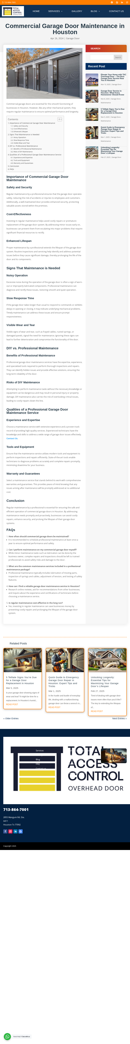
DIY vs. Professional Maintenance (24, 146)
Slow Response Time (21, 140)
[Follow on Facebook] (5, 831)
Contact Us (12, 438)
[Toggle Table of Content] (58, 119)
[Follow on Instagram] (10, 831)
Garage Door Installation (80, 750)
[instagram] (127, 2)
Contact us (41, 768)
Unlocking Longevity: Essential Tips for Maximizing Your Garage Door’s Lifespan (112, 150)
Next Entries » (119, 718)
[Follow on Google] (21, 831)
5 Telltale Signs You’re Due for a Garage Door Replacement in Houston (112, 111)
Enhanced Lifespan (21, 131)
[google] (117, 2)
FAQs (12, 169)
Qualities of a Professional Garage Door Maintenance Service (35, 154)
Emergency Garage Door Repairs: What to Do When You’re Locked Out (114, 768)
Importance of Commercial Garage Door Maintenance (32, 123)
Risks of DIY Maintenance (23, 151)
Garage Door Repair (78, 755)
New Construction (77, 773)
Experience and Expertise (23, 157)
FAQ (38, 764)
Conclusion (14, 166)
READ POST (12, 704)
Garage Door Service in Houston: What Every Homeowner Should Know (112, 93)
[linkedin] (122, 2)
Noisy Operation (20, 137)
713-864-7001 (10, 2)
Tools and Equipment (22, 160)
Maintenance (106, 102)
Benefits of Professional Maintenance (28, 149)
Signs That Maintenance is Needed (24, 134)
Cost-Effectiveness (20, 129)
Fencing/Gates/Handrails (80, 768)
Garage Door (73, 38)
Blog (38, 759)
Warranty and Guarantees (23, 163)
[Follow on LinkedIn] (15, 831)
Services (40, 750)
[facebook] (112, 2)
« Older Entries (11, 718)
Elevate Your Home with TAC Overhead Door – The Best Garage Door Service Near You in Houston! (113, 77)
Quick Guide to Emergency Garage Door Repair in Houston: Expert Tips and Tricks (113, 130)
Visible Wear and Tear (22, 143)
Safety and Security (21, 126)
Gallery (39, 755)
